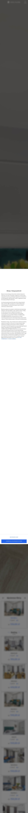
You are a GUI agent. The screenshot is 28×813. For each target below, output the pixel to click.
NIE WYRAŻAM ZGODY (14, 537)
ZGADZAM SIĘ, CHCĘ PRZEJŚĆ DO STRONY (14, 541)
